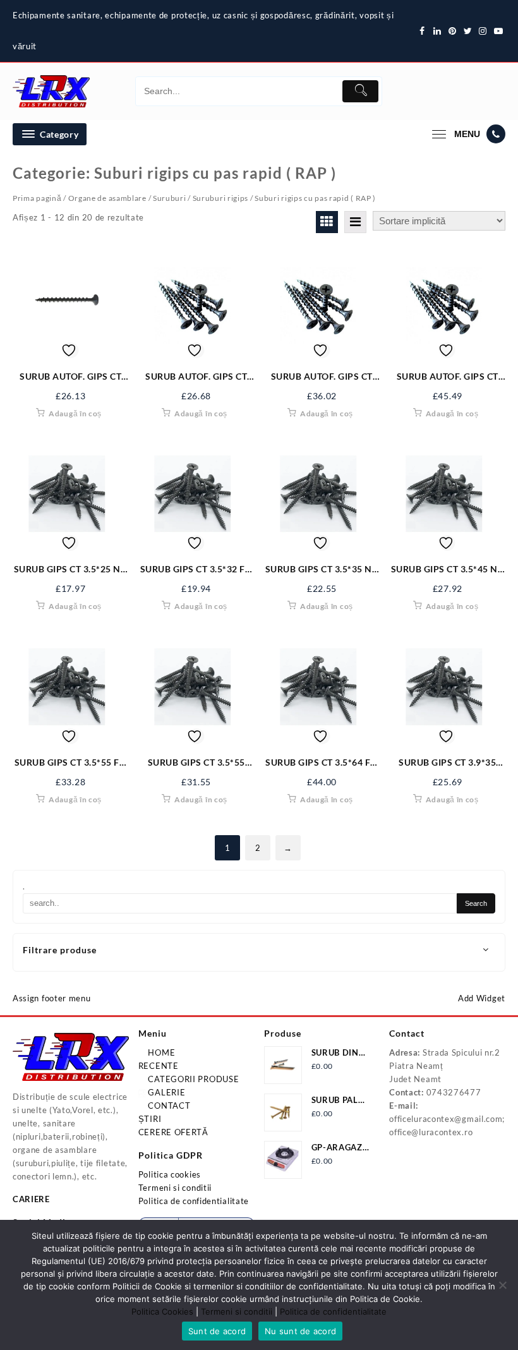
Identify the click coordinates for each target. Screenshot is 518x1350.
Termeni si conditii (175, 1188)
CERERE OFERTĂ (173, 1132)
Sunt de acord (217, 1331)
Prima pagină (37, 198)
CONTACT (168, 1105)
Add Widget (481, 998)
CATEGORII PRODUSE (192, 1079)
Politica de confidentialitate (193, 1201)
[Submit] (360, 91)
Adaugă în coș (75, 413)
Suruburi (169, 198)
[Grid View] (327, 222)
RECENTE (158, 1066)
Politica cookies (169, 1174)
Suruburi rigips (221, 198)
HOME (161, 1052)
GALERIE (166, 1092)
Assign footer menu (52, 998)
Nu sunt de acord (300, 1331)
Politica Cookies (162, 1311)
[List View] (355, 222)
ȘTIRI (150, 1119)
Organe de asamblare (107, 198)
